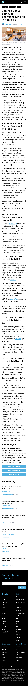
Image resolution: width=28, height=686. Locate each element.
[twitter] (21, 24)
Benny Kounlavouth (8, 494)
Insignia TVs (14, 299)
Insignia (5, 7)
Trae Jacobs (9, 24)
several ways (13, 224)
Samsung (13, 7)
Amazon (13, 280)
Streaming (11, 534)
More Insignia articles (14, 466)
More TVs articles (14, 474)
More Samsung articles (14, 470)
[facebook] (18, 24)
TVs (19, 7)
